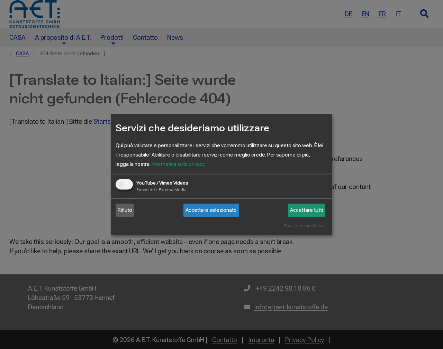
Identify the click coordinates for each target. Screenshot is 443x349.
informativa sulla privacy (178, 164)
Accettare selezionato (211, 210)
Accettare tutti (306, 210)
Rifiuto (125, 210)
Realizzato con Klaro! (304, 225)
